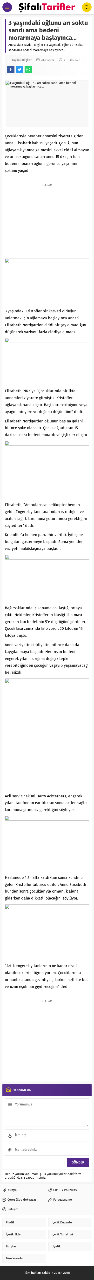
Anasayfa (14, 45)
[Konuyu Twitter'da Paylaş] (19, 69)
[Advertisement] (47, 219)
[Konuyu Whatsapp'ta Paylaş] (28, 69)
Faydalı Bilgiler (33, 45)
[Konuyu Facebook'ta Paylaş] (10, 69)
